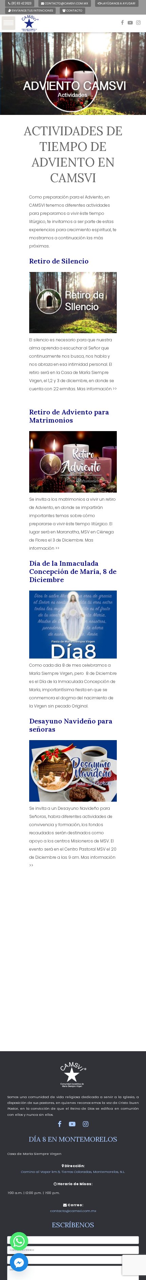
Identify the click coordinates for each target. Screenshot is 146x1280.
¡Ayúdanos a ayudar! (118, 3)
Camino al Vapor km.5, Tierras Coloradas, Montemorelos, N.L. (73, 1172)
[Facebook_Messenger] (19, 1262)
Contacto (74, 10)
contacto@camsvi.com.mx (66, 3)
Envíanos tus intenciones (32, 10)
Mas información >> (97, 389)
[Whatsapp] (19, 1241)
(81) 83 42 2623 (21, 3)
